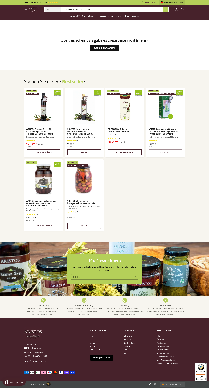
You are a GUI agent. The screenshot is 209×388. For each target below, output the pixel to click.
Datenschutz (95, 350)
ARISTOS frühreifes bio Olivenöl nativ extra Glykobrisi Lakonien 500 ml (80, 131)
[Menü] (205, 364)
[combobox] (115, 9)
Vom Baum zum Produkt (167, 360)
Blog (125, 350)
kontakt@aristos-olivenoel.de (35, 361)
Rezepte (126, 346)
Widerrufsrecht (96, 353)
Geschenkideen (129, 343)
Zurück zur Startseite (104, 48)
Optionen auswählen (43, 152)
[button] (26, 9)
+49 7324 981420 (151, 2)
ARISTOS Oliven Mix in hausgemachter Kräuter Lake (81, 202)
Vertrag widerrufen (102, 357)
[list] (104, 307)
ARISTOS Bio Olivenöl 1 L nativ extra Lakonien (119, 130)
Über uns (135, 16)
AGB (91, 336)
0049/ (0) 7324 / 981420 (36, 353)
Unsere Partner (163, 350)
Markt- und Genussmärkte (167, 363)
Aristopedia (161, 343)
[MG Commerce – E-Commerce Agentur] (48, 384)
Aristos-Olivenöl (34, 384)
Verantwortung (163, 353)
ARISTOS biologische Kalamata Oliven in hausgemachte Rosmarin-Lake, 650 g (41, 203)
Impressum (94, 346)
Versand (93, 343)
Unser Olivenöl (88, 16)
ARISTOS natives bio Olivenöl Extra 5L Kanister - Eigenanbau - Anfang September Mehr (163, 131)
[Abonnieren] (135, 277)
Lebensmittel (72, 16)
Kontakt (93, 339)
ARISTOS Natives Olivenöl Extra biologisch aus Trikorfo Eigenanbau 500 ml (39, 131)
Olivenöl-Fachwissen (165, 356)
